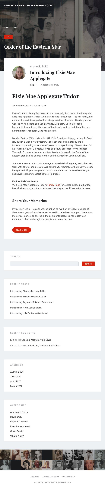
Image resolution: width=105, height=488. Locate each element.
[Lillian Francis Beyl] (79, 455)
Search (15, 256)
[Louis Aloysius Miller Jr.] (47, 465)
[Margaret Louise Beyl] (5, 465)
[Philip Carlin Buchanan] (36, 455)
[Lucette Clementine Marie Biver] (5, 455)
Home (7, 27)
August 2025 (17, 371)
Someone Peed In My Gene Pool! (29, 5)
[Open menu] (97, 5)
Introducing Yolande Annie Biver (34, 339)
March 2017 (16, 386)
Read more (22, 230)
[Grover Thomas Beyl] (68, 465)
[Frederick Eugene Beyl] (89, 465)
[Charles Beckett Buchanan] (36, 465)
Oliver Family (17, 431)
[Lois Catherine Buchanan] (68, 455)
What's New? (17, 436)
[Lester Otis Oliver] (89, 455)
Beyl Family (16, 416)
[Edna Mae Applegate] (99, 465)
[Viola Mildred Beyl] (26, 455)
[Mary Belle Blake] (26, 465)
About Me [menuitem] (34, 476)
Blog (15, 27)
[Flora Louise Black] (16, 455)
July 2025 (15, 376)
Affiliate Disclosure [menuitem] (50, 476)
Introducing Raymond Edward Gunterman (31, 302)
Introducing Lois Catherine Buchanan (29, 313)
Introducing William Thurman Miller (28, 296)
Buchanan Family (19, 421)
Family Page (53, 184)
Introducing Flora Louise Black (26, 307)
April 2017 (15, 381)
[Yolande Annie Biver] (57, 455)
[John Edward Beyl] (99, 455)
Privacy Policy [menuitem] (68, 476)
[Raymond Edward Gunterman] (79, 465)
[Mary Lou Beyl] (57, 465)
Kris (32, 84)
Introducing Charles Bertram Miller (28, 291)
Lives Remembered (20, 426)
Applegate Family (50, 84)
